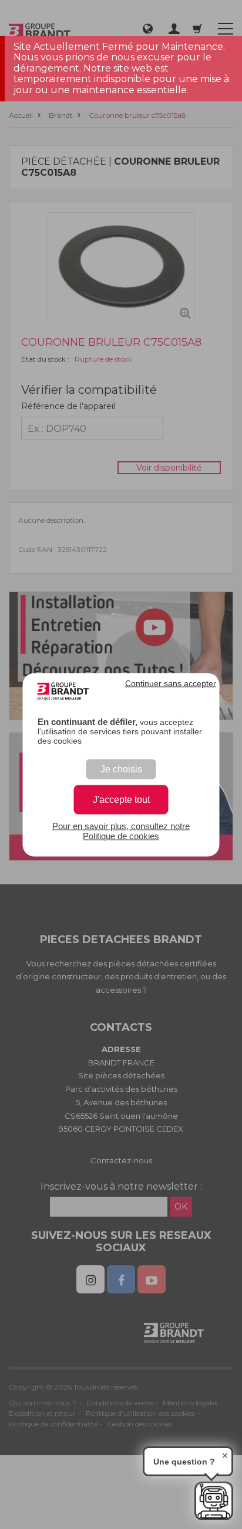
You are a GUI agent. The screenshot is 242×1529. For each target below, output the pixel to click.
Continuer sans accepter (170, 682)
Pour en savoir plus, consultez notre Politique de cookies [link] (121, 830)
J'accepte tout (121, 799)
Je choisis (121, 769)
